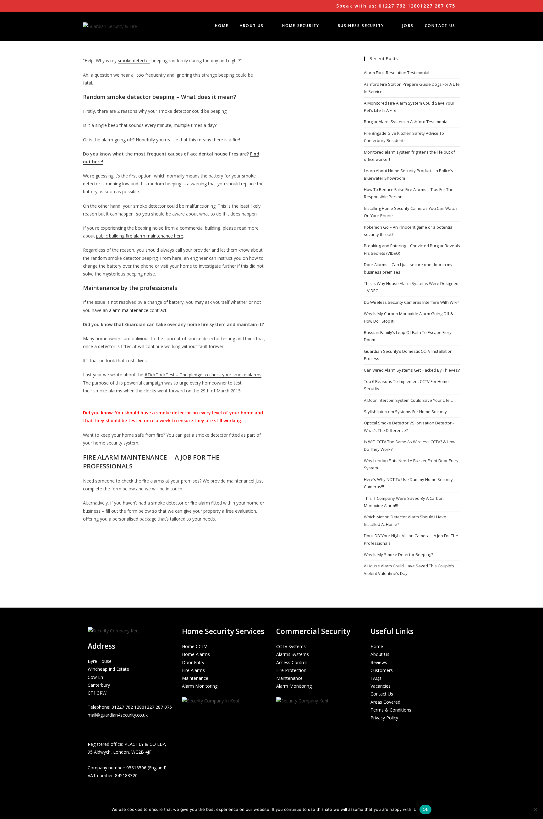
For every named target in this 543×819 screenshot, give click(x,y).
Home (376, 646)
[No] (535, 809)
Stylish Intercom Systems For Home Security (405, 411)
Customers (381, 670)
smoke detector (134, 60)
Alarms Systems (292, 654)
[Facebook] (100, 729)
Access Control (291, 662)
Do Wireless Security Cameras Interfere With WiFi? (411, 302)
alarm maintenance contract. (139, 310)
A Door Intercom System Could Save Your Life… (408, 400)
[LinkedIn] (108, 729)
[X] (92, 729)
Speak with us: (394, 6)
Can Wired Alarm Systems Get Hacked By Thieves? (412, 370)
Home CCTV (194, 646)
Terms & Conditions (390, 710)
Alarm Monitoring (199, 686)
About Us (379, 654)
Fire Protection (291, 670)
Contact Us (381, 694)
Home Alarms (196, 654)
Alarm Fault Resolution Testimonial (396, 72)
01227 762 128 (127, 707)
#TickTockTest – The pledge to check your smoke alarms (203, 375)
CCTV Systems (291, 646)
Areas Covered (385, 702)
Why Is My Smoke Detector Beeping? (398, 554)
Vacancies (380, 686)
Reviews (378, 662)
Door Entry (193, 662)
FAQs (375, 678)
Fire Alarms (193, 670)
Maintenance (195, 678)
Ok (425, 809)
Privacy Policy (384, 718)
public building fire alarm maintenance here (139, 236)
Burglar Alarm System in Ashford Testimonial (406, 121)
